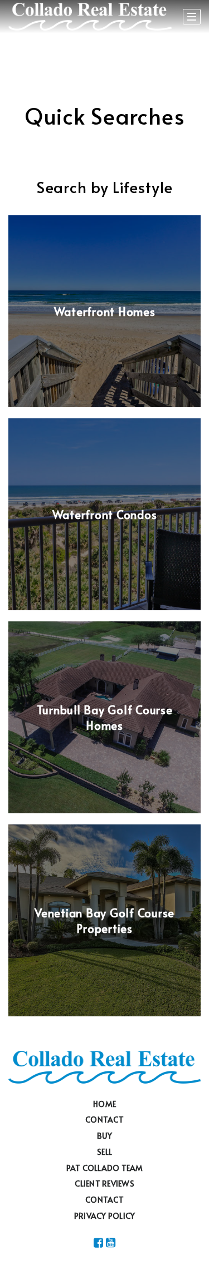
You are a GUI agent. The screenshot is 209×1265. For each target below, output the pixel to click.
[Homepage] (90, 17)
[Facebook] (98, 1242)
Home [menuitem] (104, 1104)
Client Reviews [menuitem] (104, 1183)
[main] (104, 517)
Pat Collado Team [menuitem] (104, 1168)
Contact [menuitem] (104, 1119)
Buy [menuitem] (105, 1135)
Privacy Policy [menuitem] (104, 1215)
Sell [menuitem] (104, 1152)
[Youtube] (110, 1242)
